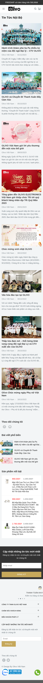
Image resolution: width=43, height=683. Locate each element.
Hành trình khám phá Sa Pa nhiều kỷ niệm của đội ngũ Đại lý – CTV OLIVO (27, 443)
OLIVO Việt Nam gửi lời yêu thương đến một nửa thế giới (26, 460)
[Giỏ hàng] (39, 8)
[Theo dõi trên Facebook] (4, 426)
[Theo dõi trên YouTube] (10, 426)
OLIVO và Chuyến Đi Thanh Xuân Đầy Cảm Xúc (25, 451)
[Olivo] (14, 9)
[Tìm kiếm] (35, 8)
